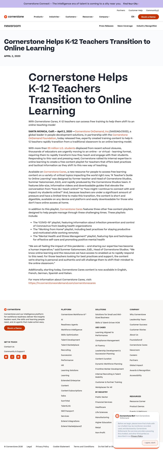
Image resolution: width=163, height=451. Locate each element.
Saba (63, 395)
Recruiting (66, 350)
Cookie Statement (61, 446)
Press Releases (106, 26)
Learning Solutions (69, 370)
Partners (121, 10)
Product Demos (137, 406)
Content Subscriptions (71, 390)
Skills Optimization (69, 335)
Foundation (135, 340)
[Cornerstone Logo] (14, 16)
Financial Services (103, 402)
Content (65, 385)
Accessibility (136, 375)
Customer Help (136, 10)
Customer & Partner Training (108, 382)
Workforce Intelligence (71, 329)
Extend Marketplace (70, 426)
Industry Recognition (147, 26)
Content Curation (103, 359)
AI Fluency (100, 345)
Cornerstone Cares (55, 172)
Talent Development (70, 340)
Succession (66, 355)
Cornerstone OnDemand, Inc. (92, 131)
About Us (134, 335)
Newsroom (135, 350)
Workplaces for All (103, 387)
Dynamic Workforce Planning (108, 364)
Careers (133, 355)
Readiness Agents (69, 324)
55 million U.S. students (61, 148)
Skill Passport (67, 411)
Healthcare (100, 407)
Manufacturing (102, 417)
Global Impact (136, 365)
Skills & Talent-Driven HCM (107, 322)
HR (62, 365)
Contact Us (9, 346)
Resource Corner (137, 401)
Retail (98, 427)
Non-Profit (100, 432)
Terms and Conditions (84, 446)
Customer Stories (138, 329)
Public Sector (101, 397)
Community (151, 10)
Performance (67, 360)
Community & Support (14, 351)
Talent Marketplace (70, 345)
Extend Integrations (70, 421)
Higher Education (103, 422)
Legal (29, 446)
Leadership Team (138, 319)
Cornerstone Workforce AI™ (73, 314)
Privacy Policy (42, 446)
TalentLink (66, 406)
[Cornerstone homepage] (28, 309)
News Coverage (125, 26)
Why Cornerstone (138, 314)
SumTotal (65, 401)
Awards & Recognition (140, 370)
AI (62, 319)
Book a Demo (148, 17)
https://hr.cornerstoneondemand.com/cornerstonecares (62, 283)
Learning (65, 375)
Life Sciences (101, 412)
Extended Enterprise (70, 380)
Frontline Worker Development (109, 369)
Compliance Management (107, 340)
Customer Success (138, 324)
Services (65, 416)
